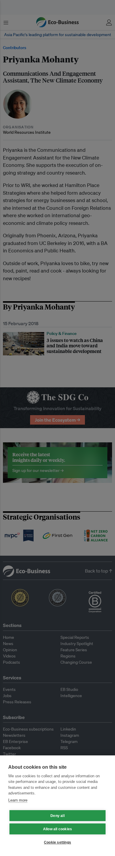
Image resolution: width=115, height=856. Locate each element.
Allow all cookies (57, 829)
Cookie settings (57, 842)
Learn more (17, 800)
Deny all (57, 816)
